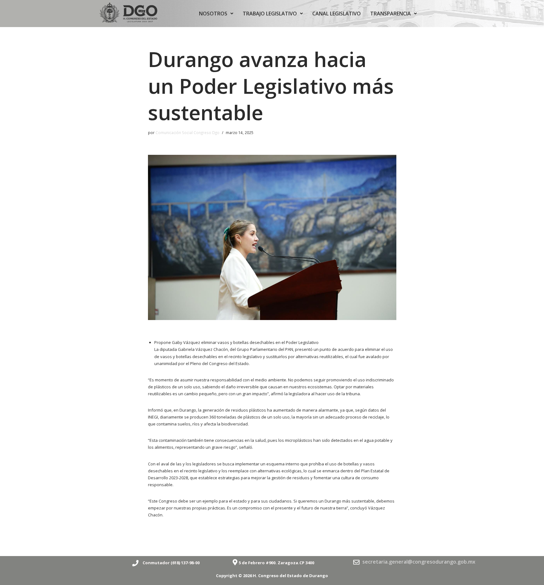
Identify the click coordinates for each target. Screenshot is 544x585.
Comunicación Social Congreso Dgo (187, 132)
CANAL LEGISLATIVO (336, 13)
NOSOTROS (213, 13)
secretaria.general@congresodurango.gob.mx (418, 561)
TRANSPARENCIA (390, 13)
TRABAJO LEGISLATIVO (270, 13)
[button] (216, 13)
